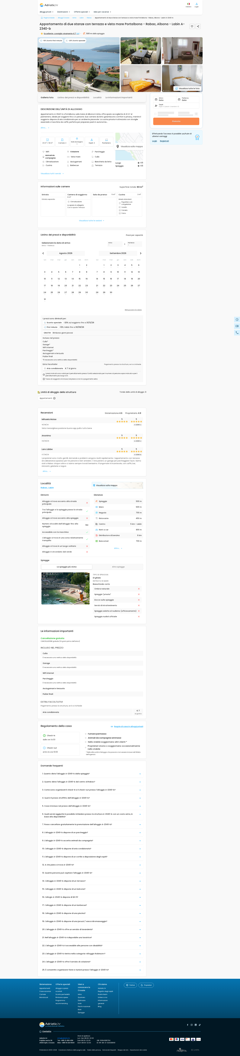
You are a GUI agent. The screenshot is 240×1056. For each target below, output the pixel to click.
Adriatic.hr (102, 988)
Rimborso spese (62, 997)
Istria (80, 994)
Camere (42, 994)
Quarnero (81, 997)
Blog (99, 1006)
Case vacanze (45, 991)
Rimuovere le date (133, 310)
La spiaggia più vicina (66, 567)
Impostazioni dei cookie (138, 1050)
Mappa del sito (123, 1050)
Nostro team (102, 994)
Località (97, 97)
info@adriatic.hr (63, 1038)
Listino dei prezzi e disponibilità (73, 97)
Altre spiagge (118, 567)
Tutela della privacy (94, 1050)
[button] (79, 64)
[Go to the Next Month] (140, 253)
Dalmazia (81, 1000)
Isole (79, 1003)
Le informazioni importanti (118, 97)
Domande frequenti (109, 1050)
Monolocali (43, 997)
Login (154, 141)
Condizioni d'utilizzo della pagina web (71, 1050)
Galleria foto (47, 97)
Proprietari (148, 985)
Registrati (164, 141)
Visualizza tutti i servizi (51, 173)
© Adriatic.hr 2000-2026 (48, 1050)
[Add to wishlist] (192, 26)
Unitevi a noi (102, 997)
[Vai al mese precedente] (44, 253)
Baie (79, 1009)
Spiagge (81, 1012)
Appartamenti (44, 988)
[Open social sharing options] (198, 26)
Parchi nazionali (84, 1006)
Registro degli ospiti (105, 991)
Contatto (46, 1031)
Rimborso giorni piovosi (63, 333)
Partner (132, 985)
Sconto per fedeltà (63, 994)
